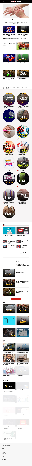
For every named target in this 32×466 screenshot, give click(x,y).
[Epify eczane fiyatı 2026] (9, 370)
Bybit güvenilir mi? (21, 389)
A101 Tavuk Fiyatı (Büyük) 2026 (8, 235)
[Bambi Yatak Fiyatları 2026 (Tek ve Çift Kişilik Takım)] (23, 358)
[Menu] (3, 1)
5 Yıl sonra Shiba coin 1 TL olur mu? (22, 427)
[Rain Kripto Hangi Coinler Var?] (23, 410)
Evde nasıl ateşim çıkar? (22, 123)
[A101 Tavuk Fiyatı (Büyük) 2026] (9, 230)
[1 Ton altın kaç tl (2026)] (9, 73)
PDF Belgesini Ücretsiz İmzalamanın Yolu (20, 260)
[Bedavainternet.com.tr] (16, 1)
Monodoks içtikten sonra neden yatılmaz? (9, 107)
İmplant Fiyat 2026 (21, 170)
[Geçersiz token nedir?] (9, 410)
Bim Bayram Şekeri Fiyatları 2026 (24, 246)
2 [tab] (16, 82)
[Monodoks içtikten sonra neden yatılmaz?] (9, 99)
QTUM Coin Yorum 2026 (8, 438)
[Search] (28, 1)
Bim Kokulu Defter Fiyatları (21, 235)
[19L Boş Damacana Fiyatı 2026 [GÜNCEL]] (23, 347)
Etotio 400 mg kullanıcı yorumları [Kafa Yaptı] (23, 107)
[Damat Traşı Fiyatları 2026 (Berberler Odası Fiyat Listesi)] (9, 358)
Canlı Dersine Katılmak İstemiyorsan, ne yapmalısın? (22, 326)
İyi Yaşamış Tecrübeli (20, 272)
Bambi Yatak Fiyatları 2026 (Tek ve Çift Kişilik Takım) (22, 364)
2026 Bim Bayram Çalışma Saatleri (11, 246)
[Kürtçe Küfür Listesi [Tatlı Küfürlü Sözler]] (9, 29)
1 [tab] (15, 82)
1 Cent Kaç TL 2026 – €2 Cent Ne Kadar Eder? (22, 292)
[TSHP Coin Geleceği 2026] (23, 399)
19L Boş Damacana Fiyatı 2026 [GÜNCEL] (22, 352)
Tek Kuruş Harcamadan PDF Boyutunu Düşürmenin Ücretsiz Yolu (22, 253)
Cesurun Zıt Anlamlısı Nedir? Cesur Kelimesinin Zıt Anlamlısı (22, 282)
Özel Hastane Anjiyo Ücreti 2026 (9, 154)
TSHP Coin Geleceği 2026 (22, 402)
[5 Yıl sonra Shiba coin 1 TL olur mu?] (23, 422)
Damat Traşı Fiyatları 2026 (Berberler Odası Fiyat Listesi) (8, 364)
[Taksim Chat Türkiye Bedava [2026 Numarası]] (9, 58)
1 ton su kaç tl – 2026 (20, 375)
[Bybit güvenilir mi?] (23, 386)
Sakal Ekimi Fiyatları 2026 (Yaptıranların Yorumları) (22, 203)
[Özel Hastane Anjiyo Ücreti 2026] (9, 147)
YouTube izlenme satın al (5, 463)
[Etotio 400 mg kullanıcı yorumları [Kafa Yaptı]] (23, 99)
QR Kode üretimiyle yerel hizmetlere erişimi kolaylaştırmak (9, 44)
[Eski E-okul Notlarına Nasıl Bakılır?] (23, 332)
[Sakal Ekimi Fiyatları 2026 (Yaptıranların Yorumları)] (23, 195)
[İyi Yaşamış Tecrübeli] (9, 273)
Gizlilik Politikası (4, 454)
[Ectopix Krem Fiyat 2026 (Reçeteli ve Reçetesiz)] (9, 195)
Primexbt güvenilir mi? (8, 402)
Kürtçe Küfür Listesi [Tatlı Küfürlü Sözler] (9, 35)
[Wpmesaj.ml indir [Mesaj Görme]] (23, 58)
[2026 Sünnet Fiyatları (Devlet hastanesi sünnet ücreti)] (9, 211)
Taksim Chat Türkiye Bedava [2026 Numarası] (8, 63)
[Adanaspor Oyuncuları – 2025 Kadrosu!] (23, 46)
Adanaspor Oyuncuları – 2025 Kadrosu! (23, 50)
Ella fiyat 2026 (6, 138)
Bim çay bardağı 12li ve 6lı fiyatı (25, 241)
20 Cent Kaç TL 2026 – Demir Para (8, 352)
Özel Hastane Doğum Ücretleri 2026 (23, 138)
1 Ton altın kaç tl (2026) (9, 78)
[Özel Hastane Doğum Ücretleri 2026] (23, 131)
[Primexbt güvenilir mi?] (9, 399)
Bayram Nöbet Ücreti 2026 (22, 154)
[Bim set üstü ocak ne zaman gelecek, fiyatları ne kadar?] (5, 241)
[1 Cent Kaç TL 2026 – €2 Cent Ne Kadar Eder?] (9, 292)
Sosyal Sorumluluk (4, 453)
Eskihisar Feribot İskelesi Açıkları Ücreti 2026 (23, 79)
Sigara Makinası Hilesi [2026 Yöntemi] (23, 35)
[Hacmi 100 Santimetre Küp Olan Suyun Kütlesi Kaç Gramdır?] (9, 320)
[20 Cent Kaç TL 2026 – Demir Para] (9, 347)
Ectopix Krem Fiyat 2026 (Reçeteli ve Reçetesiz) (9, 203)
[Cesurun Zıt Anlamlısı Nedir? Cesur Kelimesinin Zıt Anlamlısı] (9, 283)
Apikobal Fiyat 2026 (7, 170)
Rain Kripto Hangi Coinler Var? (22, 414)
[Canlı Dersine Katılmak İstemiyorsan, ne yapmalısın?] (23, 320)
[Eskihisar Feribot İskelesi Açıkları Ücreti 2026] (23, 73)
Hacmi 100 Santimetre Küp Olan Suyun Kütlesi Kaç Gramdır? (8, 326)
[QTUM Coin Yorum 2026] (9, 435)
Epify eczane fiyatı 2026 (6, 375)
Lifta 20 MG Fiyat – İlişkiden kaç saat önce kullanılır (23, 186)
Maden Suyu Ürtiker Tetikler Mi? (16, 19)
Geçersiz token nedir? (7, 414)
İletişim (3, 456)
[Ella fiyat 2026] (9, 131)
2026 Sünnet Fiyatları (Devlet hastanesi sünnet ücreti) (8, 219)
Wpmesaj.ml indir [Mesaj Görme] (22, 62)
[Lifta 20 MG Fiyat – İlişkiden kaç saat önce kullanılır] (23, 178)
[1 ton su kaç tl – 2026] (23, 370)
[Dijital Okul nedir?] (9, 332)
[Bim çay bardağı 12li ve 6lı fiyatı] (19, 241)
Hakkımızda (3, 452)
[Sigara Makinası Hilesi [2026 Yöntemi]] (23, 29)
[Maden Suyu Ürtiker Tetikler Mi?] (16, 12)
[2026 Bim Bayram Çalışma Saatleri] (5, 246)
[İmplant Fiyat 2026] (23, 162)
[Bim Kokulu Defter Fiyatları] (23, 230)
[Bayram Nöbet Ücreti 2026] (23, 147)
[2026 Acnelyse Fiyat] (9, 178)
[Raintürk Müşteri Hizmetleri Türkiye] (9, 422)
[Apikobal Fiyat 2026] (9, 162)
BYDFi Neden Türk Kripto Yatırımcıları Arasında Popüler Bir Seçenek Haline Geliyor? (8, 390)
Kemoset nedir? (6, 123)
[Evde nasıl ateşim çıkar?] (23, 115)
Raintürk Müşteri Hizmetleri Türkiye (8, 427)
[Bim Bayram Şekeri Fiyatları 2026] (19, 246)
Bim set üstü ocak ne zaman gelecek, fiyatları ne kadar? (11, 241)
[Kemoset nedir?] (9, 115)
